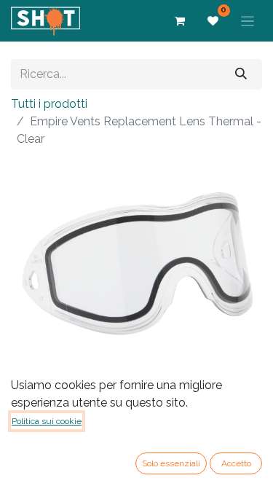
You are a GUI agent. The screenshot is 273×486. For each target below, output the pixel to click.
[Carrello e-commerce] (180, 21)
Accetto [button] (236, 463)
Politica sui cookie (47, 421)
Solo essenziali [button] (171, 463)
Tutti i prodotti (49, 104)
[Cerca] (241, 74)
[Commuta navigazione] (248, 21)
